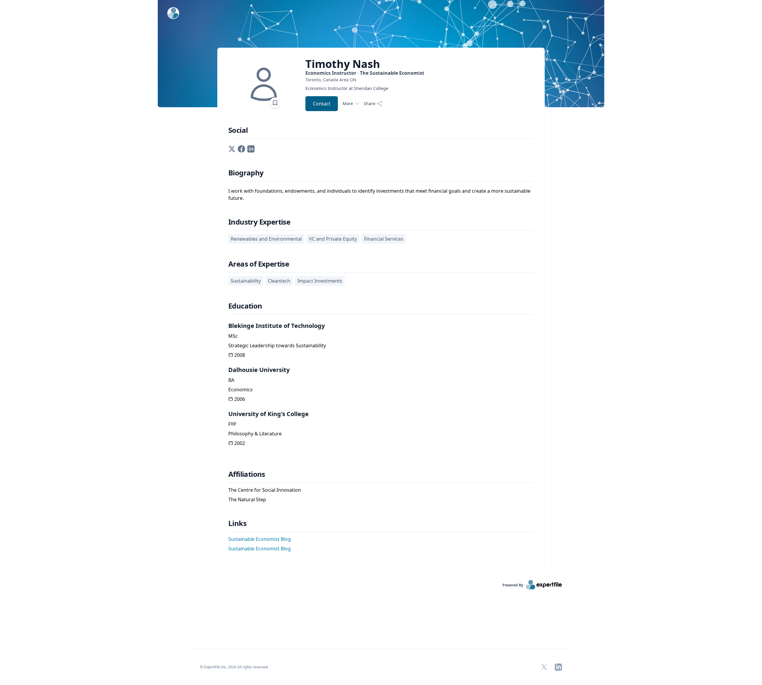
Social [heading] (238, 130)
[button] (231, 148)
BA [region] (231, 380)
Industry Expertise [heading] (259, 222)
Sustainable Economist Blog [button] (259, 539)
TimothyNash (342, 64)
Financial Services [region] (383, 239)
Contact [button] (321, 103)
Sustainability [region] (246, 281)
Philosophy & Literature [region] (255, 433)
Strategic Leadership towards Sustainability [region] (277, 345)
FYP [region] (232, 424)
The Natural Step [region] (247, 499)
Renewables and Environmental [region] (266, 239)
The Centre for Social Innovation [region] (264, 490)
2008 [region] (239, 355)
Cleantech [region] (279, 281)
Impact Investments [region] (319, 281)
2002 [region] (239, 443)
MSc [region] (233, 336)
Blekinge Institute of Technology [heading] (276, 326)
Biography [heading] (246, 173)
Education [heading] (245, 306)
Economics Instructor (364, 73)
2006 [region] (239, 399)
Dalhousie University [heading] (259, 370)
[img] (264, 84)
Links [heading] (237, 523)
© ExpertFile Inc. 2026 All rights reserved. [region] (234, 667)
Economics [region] (240, 389)
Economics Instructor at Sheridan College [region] (346, 88)
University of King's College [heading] (268, 414)
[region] (364, 80)
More (348, 103)
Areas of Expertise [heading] (258, 264)
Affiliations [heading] (246, 474)
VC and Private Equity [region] (333, 239)
